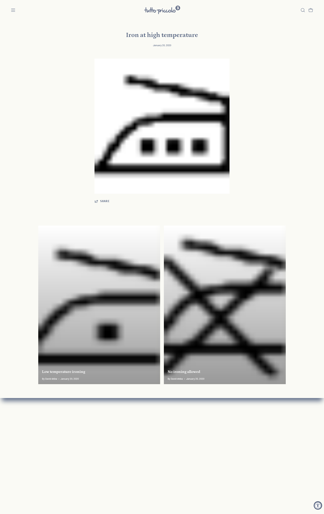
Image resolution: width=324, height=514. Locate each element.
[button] (303, 10)
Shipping (95, 446)
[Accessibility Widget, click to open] (318, 505)
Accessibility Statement (105, 459)
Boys (41, 433)
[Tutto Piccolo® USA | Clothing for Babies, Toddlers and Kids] (162, 10)
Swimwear (45, 446)
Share (105, 201)
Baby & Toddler (48, 420)
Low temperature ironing (63, 372)
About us (95, 426)
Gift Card (44, 452)
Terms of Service (100, 452)
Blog (92, 465)
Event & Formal (48, 439)
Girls (41, 426)
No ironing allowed (184, 372)
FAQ (92, 420)
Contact (94, 433)
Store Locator (98, 478)
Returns (94, 439)
